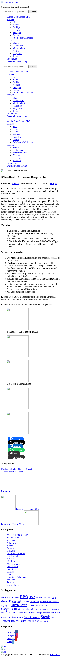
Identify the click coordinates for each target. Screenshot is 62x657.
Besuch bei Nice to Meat (12, 524)
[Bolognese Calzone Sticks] (8, 509)
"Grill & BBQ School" (17, 535)
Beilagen (17, 32)
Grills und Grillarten (16, 553)
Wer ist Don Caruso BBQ (18, 17)
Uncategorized (13, 585)
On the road (18, 45)
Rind (15, 22)
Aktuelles (11, 540)
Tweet (4, 471)
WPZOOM (55, 654)
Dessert (16, 35)
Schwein (17, 24)
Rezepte (10, 19)
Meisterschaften (20, 48)
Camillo (15, 183)
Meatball (5, 469)
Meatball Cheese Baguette (21, 469)
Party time (17, 53)
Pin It (15, 471)
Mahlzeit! (17, 43)
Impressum (12, 59)
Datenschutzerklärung (17, 61)
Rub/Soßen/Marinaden (23, 38)
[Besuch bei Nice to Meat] (31, 524)
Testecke (17, 56)
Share (10, 471)
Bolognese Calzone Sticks (28, 509)
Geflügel (17, 27)
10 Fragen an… (14, 537)
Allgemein (17, 51)
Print (21, 471)
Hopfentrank (12, 556)
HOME (10, 40)
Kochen (16, 30)
